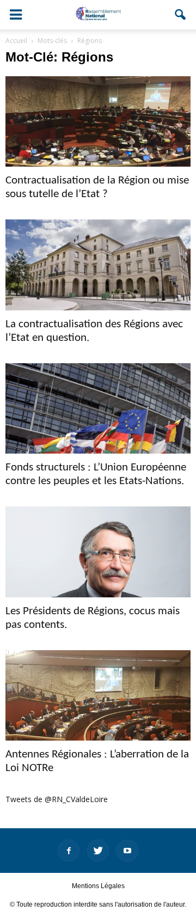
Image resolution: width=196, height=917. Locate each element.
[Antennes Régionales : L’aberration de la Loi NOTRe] (98, 695)
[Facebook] (68, 850)
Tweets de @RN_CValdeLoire (56, 799)
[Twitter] (98, 850)
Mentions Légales (98, 886)
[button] (181, 14)
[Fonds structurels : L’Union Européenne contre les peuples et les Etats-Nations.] (98, 408)
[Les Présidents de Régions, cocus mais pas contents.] (98, 551)
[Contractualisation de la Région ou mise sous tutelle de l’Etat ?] (98, 121)
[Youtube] (127, 850)
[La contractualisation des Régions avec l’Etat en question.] (98, 264)
